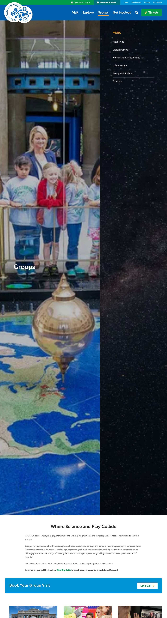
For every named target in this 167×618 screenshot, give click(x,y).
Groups (103, 12)
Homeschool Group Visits (126, 57)
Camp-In (117, 81)
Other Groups (120, 65)
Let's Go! (145, 585)
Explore (88, 12)
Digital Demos (120, 49)
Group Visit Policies (123, 73)
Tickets (153, 12)
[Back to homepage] (18, 12)
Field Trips (118, 41)
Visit (75, 12)
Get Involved (122, 12)
